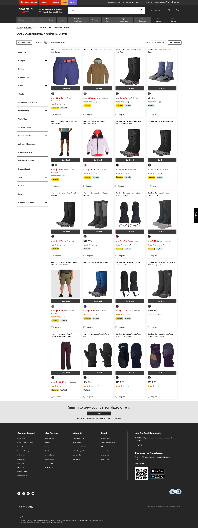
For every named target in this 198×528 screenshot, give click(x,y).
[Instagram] (28, 493)
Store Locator (21, 459)
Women (22, 20)
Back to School (173, 20)
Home (19, 27)
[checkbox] (56, 114)
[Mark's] (64, 2)
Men (32, 20)
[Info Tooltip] (59, 101)
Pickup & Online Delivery (25, 442)
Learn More (139, 463)
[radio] (53, 93)
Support (141, 2)
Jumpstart (76, 459)
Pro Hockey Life (50, 455)
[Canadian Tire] (45, 2)
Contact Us (20, 467)
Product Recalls (22, 471)
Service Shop (21, 447)
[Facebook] (18, 493)
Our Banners (49, 467)
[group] (65, 107)
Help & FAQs (21, 455)
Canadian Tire (49, 438)
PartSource (48, 451)
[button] (141, 10)
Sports (62, 20)
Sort (148, 42)
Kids (41, 20)
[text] (65, 104)
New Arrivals (158, 20)
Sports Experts (49, 459)
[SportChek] (56, 2)
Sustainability (77, 455)
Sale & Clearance (142, 20)
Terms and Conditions (108, 442)
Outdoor (95, 20)
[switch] (54, 42)
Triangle (47, 447)
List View (176, 42)
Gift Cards (20, 463)
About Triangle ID (78, 451)
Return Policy (105, 459)
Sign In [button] (176, 2)
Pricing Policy (105, 455)
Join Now (117, 418)
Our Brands (77, 442)
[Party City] (72, 2)
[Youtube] (33, 493)
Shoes (51, 20)
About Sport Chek (78, 438)
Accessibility (105, 451)
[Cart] (177, 10)
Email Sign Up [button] (129, 2)
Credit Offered (115, 2)
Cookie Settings (22, 475)
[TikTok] (23, 493)
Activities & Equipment (78, 20)
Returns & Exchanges (24, 451)
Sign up (139, 445)
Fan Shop (107, 20)
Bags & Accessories (123, 20)
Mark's (47, 442)
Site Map (103, 447)
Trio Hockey (49, 463)
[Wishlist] (169, 10)
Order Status (157, 10)
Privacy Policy (105, 438)
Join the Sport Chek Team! (81, 447)
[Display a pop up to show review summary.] (99, 173)
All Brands (28, 27)
